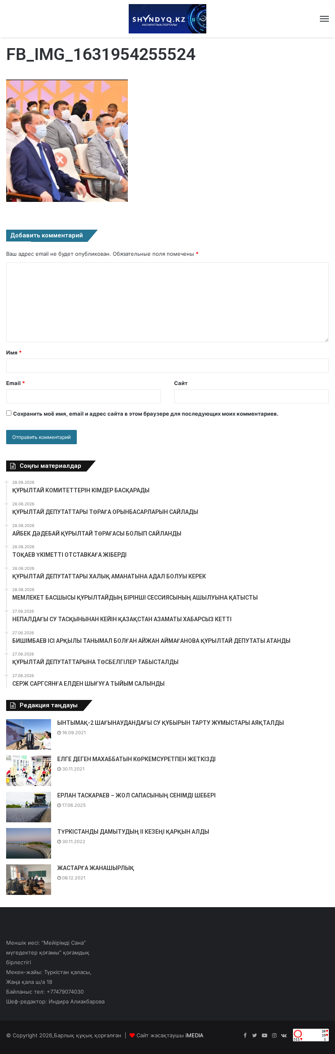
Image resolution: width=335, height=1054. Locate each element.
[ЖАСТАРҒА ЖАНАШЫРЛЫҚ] (28, 879)
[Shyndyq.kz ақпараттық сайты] (167, 18)
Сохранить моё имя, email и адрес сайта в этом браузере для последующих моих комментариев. (146, 413)
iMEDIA (194, 1035)
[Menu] (324, 19)
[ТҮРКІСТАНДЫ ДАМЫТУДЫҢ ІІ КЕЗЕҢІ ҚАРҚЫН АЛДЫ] (28, 843)
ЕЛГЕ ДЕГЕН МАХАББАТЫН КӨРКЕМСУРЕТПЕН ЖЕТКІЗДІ (136, 759)
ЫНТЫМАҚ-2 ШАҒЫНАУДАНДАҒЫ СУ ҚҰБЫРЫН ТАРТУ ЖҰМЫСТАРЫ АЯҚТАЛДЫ (170, 723)
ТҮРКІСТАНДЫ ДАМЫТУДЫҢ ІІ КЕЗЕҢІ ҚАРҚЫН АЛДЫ (133, 831)
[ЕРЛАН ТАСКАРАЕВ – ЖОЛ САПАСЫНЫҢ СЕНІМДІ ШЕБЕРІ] (28, 807)
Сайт (181, 383)
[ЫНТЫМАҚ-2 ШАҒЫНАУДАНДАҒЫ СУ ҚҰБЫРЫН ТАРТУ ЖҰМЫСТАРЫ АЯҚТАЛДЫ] (28, 734)
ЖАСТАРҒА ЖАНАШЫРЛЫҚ (95, 868)
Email (15, 383)
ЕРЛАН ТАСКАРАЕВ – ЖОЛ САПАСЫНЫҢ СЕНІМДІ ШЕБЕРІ (136, 795)
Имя (14, 352)
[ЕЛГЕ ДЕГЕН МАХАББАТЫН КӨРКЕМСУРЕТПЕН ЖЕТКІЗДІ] (28, 770)
